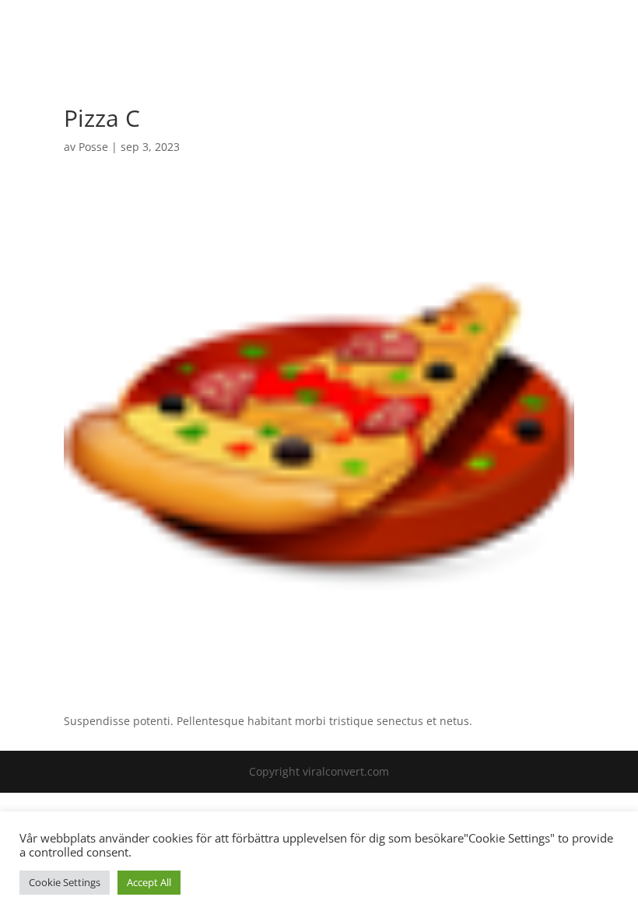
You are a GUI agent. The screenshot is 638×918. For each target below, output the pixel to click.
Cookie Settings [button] (64, 882)
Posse (93, 146)
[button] (594, 40)
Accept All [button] (149, 882)
